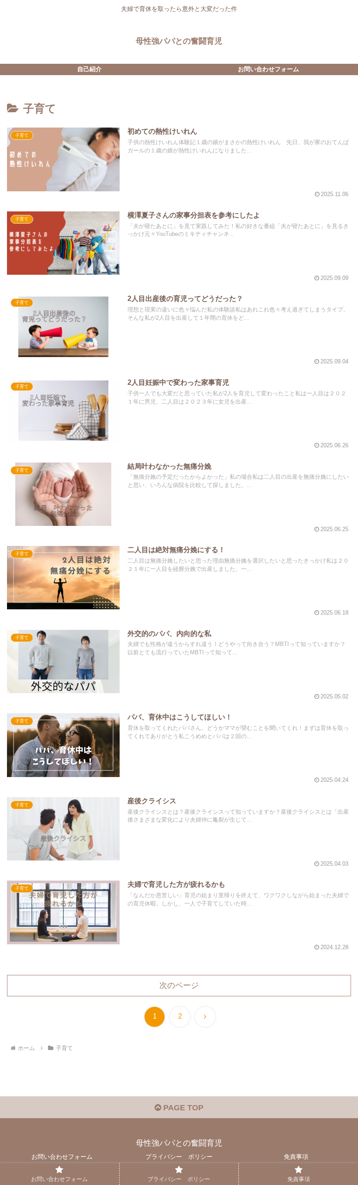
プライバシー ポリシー (179, 1156)
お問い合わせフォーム (62, 1156)
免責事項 (296, 1156)
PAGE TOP (182, 1107)
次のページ (179, 985)
